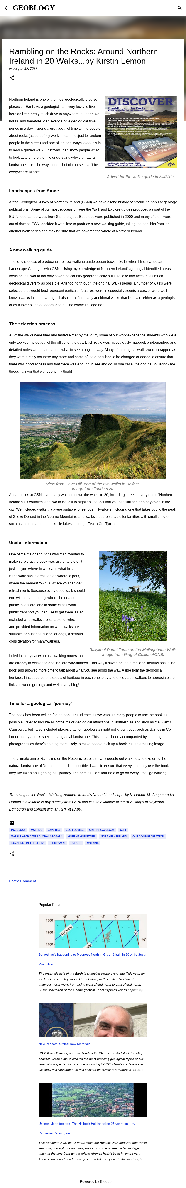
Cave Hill (54, 829)
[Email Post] (12, 824)
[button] (12, 78)
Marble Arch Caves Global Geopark (36, 836)
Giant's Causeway (102, 829)
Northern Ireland (114, 836)
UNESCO (76, 843)
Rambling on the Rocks (27, 843)
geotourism (75, 829)
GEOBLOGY (34, 8)
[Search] (179, 7)
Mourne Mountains (81, 836)
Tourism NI (57, 843)
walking (93, 843)
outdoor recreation (148, 836)
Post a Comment (22, 881)
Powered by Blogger (96, 1181)
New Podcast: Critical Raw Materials (64, 1044)
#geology (18, 829)
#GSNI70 (36, 829)
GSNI (123, 829)
